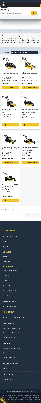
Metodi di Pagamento (10, 270)
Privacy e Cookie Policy (10, 291)
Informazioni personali (10, 236)
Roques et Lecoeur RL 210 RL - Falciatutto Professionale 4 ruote (30, 73)
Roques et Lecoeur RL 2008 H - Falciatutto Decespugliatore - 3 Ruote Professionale (30, 148)
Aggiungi (11, 87)
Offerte (5, 256)
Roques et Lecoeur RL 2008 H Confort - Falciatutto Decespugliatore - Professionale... (10, 187)
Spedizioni (6, 276)
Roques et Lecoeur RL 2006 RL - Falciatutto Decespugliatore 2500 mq (10, 73)
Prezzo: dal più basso (24, 52)
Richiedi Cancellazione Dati (11, 301)
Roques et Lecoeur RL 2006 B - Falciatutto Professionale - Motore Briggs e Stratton (30, 111)
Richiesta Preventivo (30, 87)
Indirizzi (5, 246)
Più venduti (6, 261)
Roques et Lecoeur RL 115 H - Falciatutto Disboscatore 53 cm (10, 111)
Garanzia (6, 281)
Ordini (5, 241)
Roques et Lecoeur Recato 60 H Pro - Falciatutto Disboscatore (10, 147)
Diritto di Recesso (8, 286)
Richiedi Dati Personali (10, 296)
